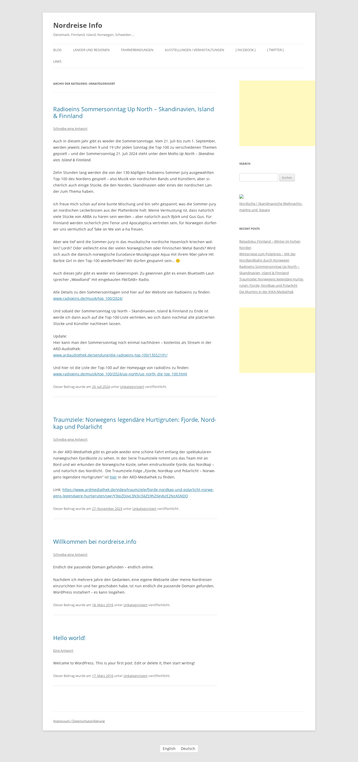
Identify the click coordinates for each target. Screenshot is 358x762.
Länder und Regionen (91, 50)
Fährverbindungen (137, 50)
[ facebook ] (246, 50)
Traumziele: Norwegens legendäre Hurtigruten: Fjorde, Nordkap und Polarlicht (134, 422)
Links (57, 61)
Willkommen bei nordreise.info (94, 541)
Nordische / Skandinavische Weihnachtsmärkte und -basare (270, 206)
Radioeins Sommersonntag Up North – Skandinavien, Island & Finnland (133, 112)
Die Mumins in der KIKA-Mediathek (266, 291)
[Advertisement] (278, 113)
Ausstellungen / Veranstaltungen (194, 50)
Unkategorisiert (132, 386)
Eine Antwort (63, 650)
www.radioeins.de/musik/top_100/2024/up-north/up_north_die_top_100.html (120, 373)
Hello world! (69, 638)
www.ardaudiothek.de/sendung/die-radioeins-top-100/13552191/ (110, 355)
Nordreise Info (77, 25)
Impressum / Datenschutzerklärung (79, 721)
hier (113, 477)
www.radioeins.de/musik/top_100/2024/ (88, 298)
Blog (57, 50)
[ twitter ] (275, 50)
